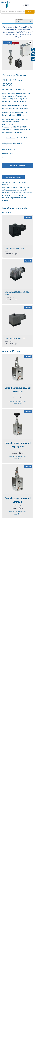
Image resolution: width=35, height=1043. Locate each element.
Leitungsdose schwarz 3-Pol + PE (16, 248)
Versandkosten (10, 138)
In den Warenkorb (17, 166)
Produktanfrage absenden (13, 177)
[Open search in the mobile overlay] (17, 12)
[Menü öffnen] (32, 4)
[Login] (23, 5)
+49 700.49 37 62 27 (23, 22)
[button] (30, 42)
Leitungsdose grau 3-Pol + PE (15, 338)
